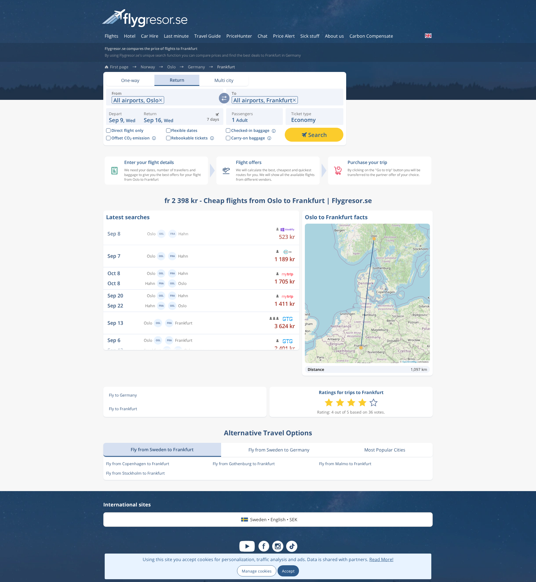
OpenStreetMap (409, 361)
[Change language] (428, 35)
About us (334, 36)
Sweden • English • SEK (273, 519)
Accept (288, 571)
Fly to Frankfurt (123, 408)
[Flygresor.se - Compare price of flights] (144, 18)
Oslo (171, 67)
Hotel (129, 36)
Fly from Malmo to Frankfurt (345, 463)
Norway (148, 67)
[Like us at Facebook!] (263, 546)
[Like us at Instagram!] (277, 546)
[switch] (224, 98)
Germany (196, 67)
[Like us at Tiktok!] (291, 546)
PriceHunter (239, 36)
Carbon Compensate (371, 36)
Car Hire (149, 36)
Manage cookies (257, 571)
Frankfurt (226, 67)
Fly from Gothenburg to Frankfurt (244, 463)
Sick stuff (309, 36)
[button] (158, 116)
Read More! (381, 559)
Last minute (176, 36)
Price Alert (284, 36)
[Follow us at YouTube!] (247, 546)
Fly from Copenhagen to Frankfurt (137, 463)
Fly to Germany (123, 395)
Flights (111, 36)
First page (119, 67)
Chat (262, 36)
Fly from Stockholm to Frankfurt (135, 473)
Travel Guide (207, 36)
